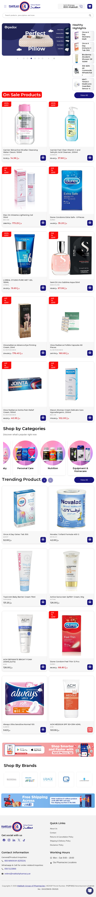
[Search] (90, 15)
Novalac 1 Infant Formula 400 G (64, 534)
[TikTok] (24, 840)
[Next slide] (48, 58)
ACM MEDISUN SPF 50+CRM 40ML (65, 724)
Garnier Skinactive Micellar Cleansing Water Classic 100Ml (20, 151)
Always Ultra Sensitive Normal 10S (18, 724)
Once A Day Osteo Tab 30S (15, 534)
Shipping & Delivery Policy (60, 841)
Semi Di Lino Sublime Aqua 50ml (65, 282)
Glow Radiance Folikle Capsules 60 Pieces (66, 346)
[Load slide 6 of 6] (42, 58)
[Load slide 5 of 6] (39, 58)
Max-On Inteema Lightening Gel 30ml (18, 216)
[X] (19, 840)
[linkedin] (14, 840)
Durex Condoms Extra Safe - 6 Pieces (67, 217)
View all (84, 95)
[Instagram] (9, 840)
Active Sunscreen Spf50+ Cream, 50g (67, 597)
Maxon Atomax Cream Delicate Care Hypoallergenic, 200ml (66, 411)
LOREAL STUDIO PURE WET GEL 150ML (18, 281)
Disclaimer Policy (56, 845)
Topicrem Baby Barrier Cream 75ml (19, 597)
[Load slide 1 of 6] (24, 58)
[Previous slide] (17, 58)
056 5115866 (10, 869)
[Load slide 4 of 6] (35, 58)
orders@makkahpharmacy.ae (17, 874)
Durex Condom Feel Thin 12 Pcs (64, 661)
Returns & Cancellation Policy (61, 837)
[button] (5, 6)
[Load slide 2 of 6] (27, 58)
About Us (53, 829)
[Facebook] (4, 840)
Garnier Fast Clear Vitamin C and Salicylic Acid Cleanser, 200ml (65, 151)
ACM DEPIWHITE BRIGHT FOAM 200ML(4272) (17, 660)
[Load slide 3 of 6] (31, 58)
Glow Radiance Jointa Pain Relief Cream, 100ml (18, 411)
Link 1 (23, 755)
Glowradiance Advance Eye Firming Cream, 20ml (19, 346)
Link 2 (45, 755)
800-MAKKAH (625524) (15, 861)
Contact (53, 833)
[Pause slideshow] (55, 58)
